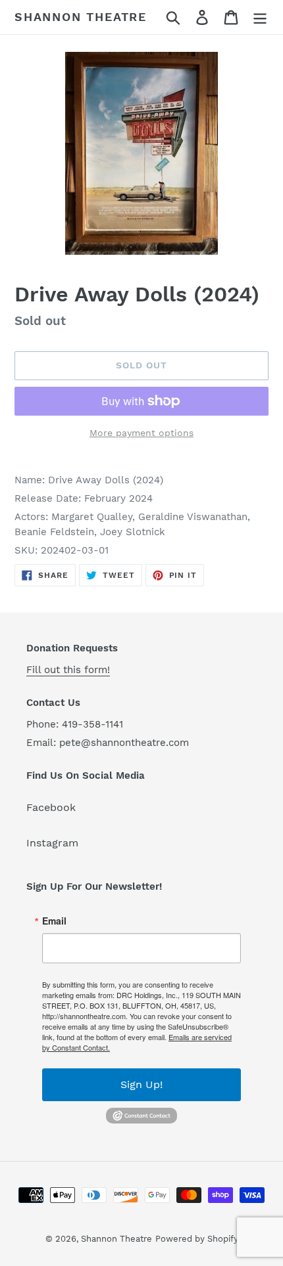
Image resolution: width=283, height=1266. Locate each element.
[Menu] (259, 17)
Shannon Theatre (80, 17)
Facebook (51, 807)
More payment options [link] (141, 432)
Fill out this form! (68, 670)
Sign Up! (141, 1084)
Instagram (52, 843)
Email (54, 920)
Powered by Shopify (196, 1239)
